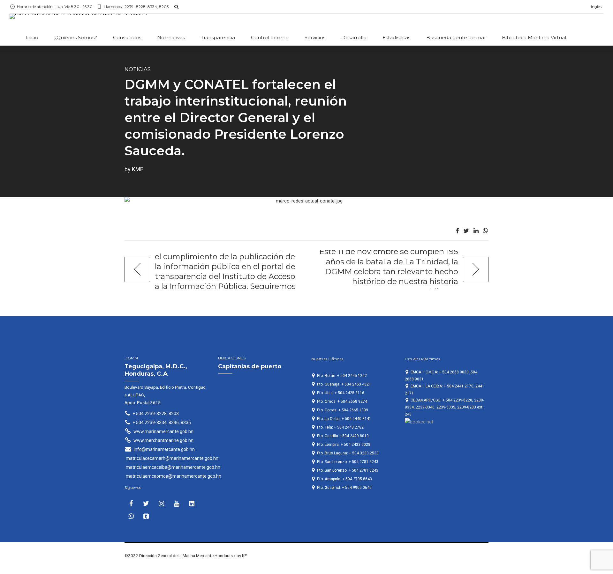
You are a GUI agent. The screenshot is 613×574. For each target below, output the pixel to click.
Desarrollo (354, 37)
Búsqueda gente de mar (456, 37)
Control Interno (270, 37)
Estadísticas (396, 37)
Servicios (315, 37)
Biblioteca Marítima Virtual (534, 37)
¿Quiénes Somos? (75, 37)
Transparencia (218, 37)
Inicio (32, 37)
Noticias (138, 69)
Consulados (127, 37)
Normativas (171, 37)
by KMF (134, 169)
